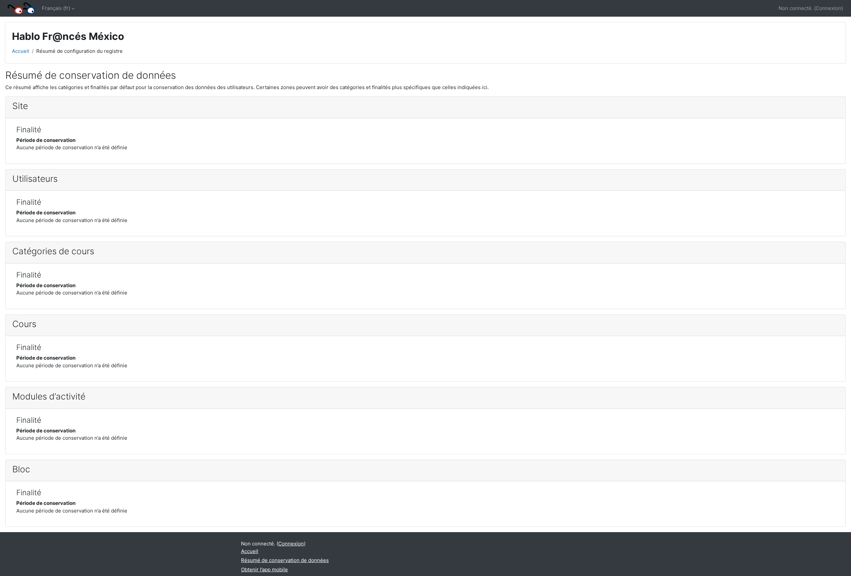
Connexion (828, 8)
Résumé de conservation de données (285, 560)
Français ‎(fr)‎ (56, 8)
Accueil (20, 51)
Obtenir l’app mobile (264, 569)
